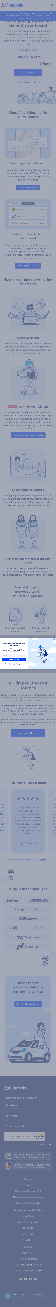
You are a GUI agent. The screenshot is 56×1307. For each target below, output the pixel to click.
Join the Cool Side (14, 659)
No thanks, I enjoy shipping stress (14, 664)
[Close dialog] (54, 639)
